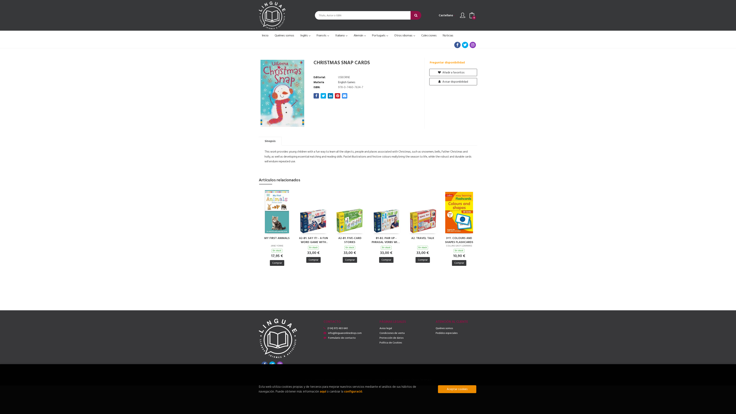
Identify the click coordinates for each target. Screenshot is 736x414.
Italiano (340, 35)
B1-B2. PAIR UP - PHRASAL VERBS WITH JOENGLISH (386, 240)
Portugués (379, 35)
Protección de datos (391, 338)
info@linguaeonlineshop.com (345, 333)
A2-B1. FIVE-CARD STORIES (349, 240)
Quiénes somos (444, 328)
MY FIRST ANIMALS (277, 238)
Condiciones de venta (392, 333)
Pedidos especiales (447, 333)
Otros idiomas (403, 35)
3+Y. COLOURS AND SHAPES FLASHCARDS (459, 240)
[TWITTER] (465, 45)
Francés (322, 35)
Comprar (277, 263)
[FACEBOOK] (457, 45)
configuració (353, 391)
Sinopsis (270, 141)
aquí (323, 391)
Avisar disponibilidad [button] (455, 81)
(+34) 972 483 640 (338, 328)
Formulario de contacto (342, 338)
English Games (346, 82)
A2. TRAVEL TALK (422, 238)
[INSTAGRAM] (473, 45)
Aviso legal (386, 328)
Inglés (304, 35)
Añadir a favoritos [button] (453, 72)
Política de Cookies (391, 342)
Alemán (359, 35)
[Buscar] (416, 15)
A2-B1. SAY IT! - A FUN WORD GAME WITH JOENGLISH (313, 240)
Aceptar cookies (457, 389)
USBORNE (344, 77)
